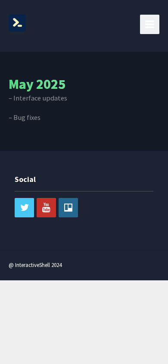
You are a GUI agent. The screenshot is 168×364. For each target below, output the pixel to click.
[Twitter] (24, 207)
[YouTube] (46, 207)
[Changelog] (17, 21)
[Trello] (68, 207)
